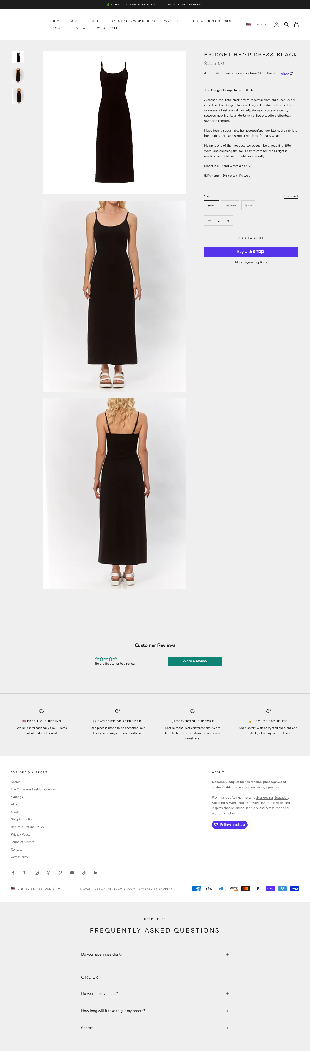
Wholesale (107, 27)
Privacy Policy (20, 834)
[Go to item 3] (18, 96)
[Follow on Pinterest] (60, 872)
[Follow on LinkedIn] (95, 872)
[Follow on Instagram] (36, 872)
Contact (16, 849)
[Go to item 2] (18, 75)
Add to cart (251, 238)
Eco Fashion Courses (211, 21)
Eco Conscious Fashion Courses (33, 789)
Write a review (194, 661)
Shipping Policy (22, 819)
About (77, 21)
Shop (97, 21)
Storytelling (264, 797)
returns (96, 733)
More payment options (251, 262)
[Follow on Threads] (48, 872)
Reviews (80, 27)
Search (15, 782)
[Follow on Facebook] (13, 872)
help (179, 733)
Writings (173, 21)
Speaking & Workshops (133, 21)
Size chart (291, 196)
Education (281, 797)
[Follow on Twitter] (25, 872)
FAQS (15, 812)
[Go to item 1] (18, 57)
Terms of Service (22, 842)
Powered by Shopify (155, 888)
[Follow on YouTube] (72, 872)
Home (57, 21)
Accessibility (19, 857)
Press (57, 27)
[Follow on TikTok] (84, 872)
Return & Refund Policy (27, 827)
